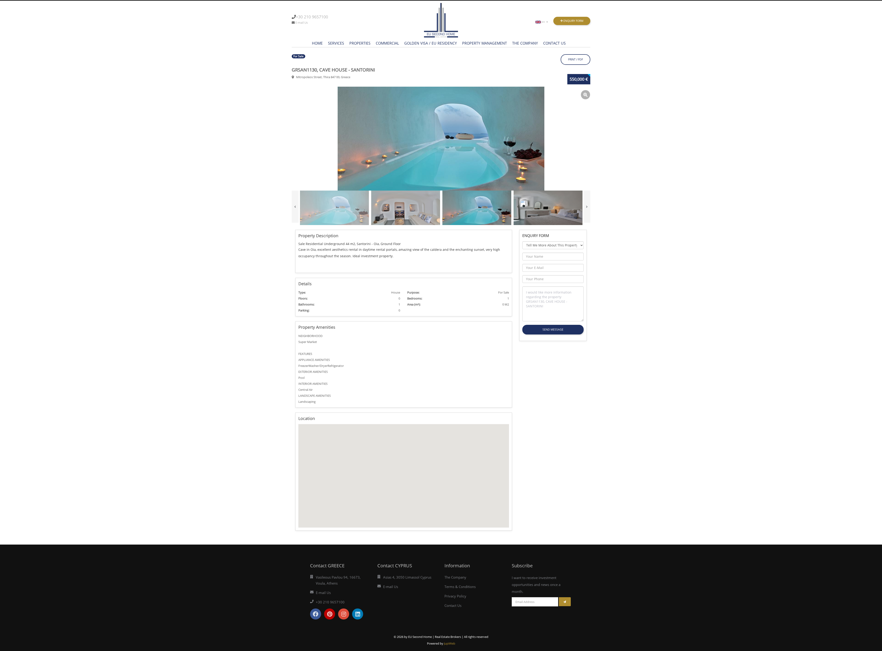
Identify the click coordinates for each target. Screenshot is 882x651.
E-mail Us (301, 22)
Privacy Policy (455, 596)
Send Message (553, 329)
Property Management (484, 43)
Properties (359, 43)
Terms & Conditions (460, 586)
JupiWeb (449, 643)
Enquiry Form (573, 21)
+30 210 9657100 (312, 17)
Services (336, 43)
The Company (525, 43)
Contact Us (554, 43)
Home (317, 43)
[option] (441, 139)
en (543, 22)
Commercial (387, 43)
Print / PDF (575, 59)
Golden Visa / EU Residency (430, 43)
